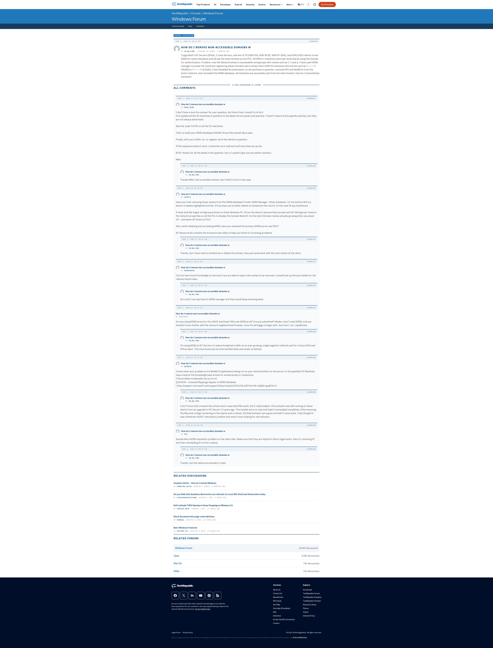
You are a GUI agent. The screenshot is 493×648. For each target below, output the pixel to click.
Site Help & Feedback (281, 608)
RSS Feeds (277, 601)
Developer (225, 4)
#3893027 (311, 98)
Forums (196, 13)
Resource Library (309, 604)
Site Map (276, 604)
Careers (276, 623)
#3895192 (311, 239)
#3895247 (311, 188)
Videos (306, 612)
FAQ (274, 612)
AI (215, 4)
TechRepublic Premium (312, 601)
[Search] (314, 4)
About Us (276, 590)
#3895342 (311, 357)
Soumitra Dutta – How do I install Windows (195, 483)
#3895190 (311, 331)
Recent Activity (178, 26)
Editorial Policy (309, 616)
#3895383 (311, 425)
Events (262, 4)
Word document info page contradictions (194, 516)
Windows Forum (213, 13)
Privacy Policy (188, 632)
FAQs (190, 26)
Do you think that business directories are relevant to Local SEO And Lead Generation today (219, 494)
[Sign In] (308, 4)
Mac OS (178, 563)
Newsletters (278, 597)
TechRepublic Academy (312, 597)
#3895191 (311, 285)
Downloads (307, 590)
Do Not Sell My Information (284, 619)
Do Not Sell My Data (202, 609)
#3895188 (311, 449)
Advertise (277, 616)
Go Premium (327, 4)
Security (250, 4)
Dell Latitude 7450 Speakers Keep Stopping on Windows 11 (203, 505)
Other (177, 571)
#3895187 (311, 166)
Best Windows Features (185, 527)
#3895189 (311, 392)
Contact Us (277, 593)
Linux (176, 555)
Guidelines (200, 26)
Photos (306, 608)
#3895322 (311, 261)
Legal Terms (176, 632)
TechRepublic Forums (311, 593)
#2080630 (313, 41)
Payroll (238, 4)
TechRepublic (180, 13)
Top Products (203, 4)
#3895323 (311, 308)
